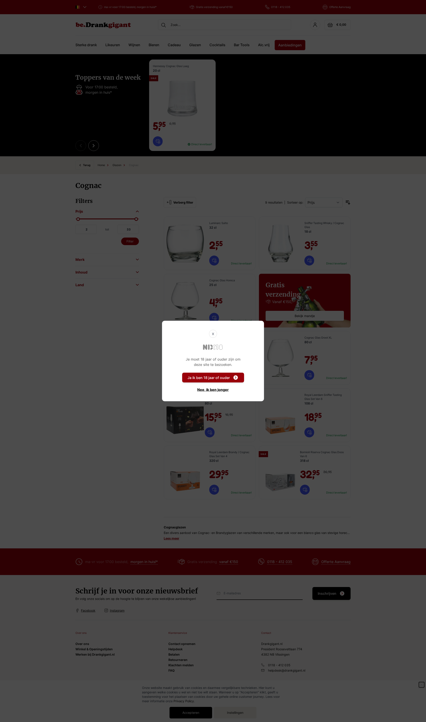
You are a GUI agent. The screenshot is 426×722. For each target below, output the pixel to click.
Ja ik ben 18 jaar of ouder (208, 377)
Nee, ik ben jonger (213, 389)
